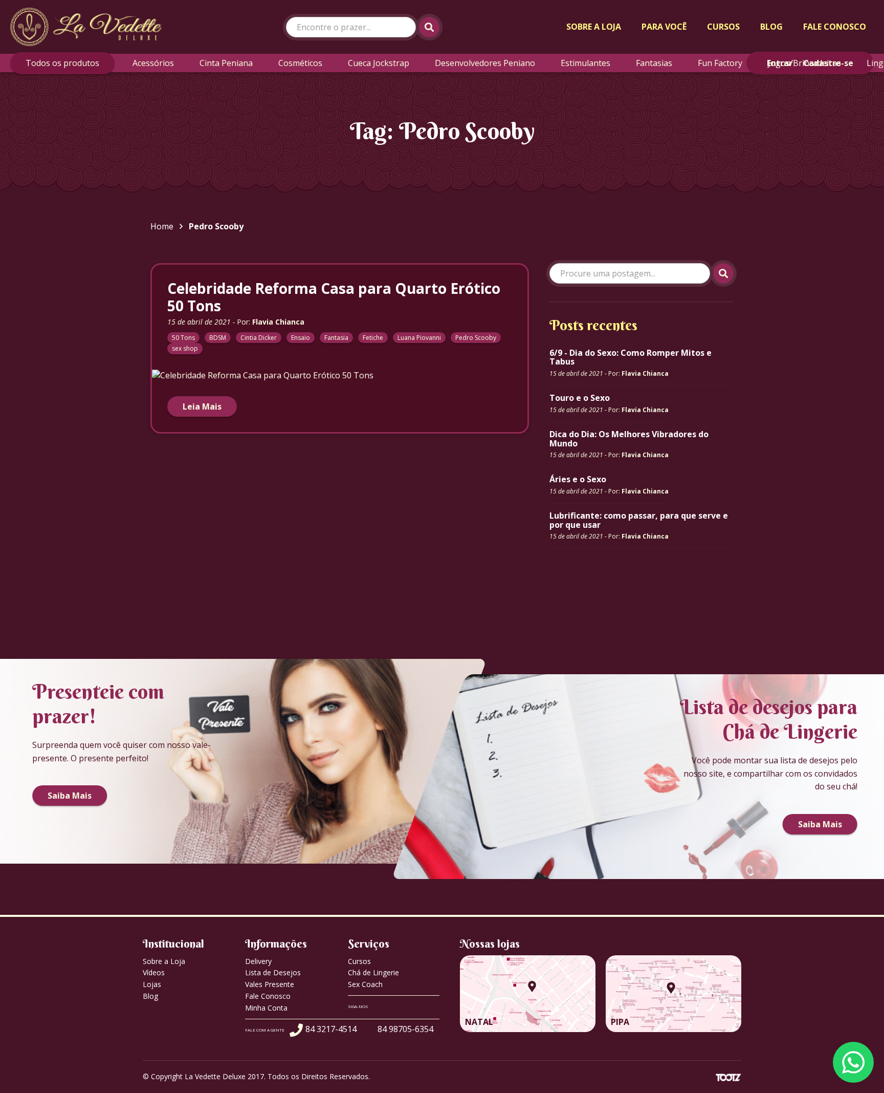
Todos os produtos (62, 63)
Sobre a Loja (593, 26)
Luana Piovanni (419, 337)
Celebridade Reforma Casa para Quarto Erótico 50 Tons (333, 296)
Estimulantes (585, 63)
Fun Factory (720, 63)
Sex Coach (365, 984)
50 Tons (183, 337)
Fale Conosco (834, 26)
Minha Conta (266, 1008)
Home (161, 226)
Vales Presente (269, 984)
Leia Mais (202, 406)
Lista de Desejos (273, 972)
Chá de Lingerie (373, 972)
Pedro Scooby (475, 337)
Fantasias (654, 63)
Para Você (664, 26)
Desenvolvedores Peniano (485, 63)
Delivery (258, 961)
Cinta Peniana (226, 63)
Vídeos (154, 972)
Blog (771, 26)
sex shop (185, 348)
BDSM (217, 337)
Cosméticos (300, 63)
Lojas (152, 984)
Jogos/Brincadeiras (804, 63)
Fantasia (336, 337)
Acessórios (153, 63)
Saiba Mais (70, 796)
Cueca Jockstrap (378, 63)
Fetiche (373, 337)
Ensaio (300, 337)
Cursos (723, 26)
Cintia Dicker (258, 337)
